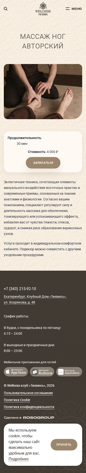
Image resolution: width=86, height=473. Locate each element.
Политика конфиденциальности (29, 407)
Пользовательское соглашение (28, 393)
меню (77, 9)
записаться (43, 162)
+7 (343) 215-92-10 (20, 288)
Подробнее (19, 459)
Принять (64, 444)
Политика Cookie (17, 400)
